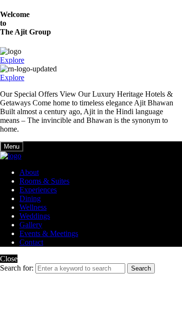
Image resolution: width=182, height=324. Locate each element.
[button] (12, 60)
